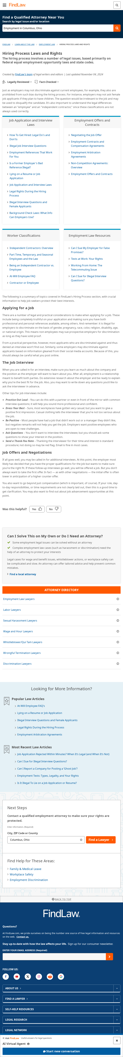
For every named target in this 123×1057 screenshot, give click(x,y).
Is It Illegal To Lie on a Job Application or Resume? (47, 783)
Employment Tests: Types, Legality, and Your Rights (48, 775)
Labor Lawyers (12, 610)
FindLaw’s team (24, 74)
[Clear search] (81, 839)
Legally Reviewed (18, 82)
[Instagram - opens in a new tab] (39, 976)
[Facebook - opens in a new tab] (6, 976)
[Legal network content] (116, 1030)
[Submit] (109, 956)
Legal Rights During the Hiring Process (40, 727)
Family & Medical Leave (25, 869)
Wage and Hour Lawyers (18, 631)
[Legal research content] (116, 1019)
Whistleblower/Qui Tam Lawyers (22, 642)
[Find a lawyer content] (116, 998)
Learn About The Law (24, 44)
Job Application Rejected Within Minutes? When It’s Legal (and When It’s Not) (63, 754)
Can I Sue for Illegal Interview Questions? (42, 761)
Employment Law (47, 44)
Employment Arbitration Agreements (39, 734)
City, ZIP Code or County (22, 833)
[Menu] (4, 5)
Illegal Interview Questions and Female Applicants (47, 720)
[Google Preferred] (61, 976)
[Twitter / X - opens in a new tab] (28, 976)
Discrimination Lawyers (17, 663)
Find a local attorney (23, 574)
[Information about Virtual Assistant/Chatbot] (28, 1044)
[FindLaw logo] (18, 5)
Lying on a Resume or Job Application (39, 713)
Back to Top (63, 899)
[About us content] (116, 988)
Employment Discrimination (29, 880)
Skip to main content (61, 3)
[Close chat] (116, 1040)
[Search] (117, 5)
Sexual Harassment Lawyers (20, 620)
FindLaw (6, 44)
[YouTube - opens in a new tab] (17, 976)
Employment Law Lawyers (19, 599)
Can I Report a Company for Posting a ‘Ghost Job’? (47, 768)
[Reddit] (50, 976)
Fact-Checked (48, 82)
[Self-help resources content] (116, 1009)
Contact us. (22, 936)
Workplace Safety (21, 874)
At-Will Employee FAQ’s (31, 706)
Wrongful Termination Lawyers (22, 653)
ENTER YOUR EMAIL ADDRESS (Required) (25, 950)
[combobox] (46, 839)
